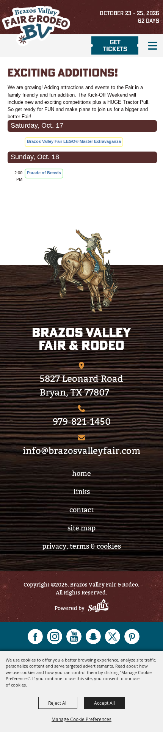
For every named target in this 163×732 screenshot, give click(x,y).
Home (81, 473)
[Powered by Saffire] (98, 607)
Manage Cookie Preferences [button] (81, 719)
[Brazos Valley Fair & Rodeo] (36, 26)
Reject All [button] (57, 703)
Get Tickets (115, 45)
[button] (152, 45)
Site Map (81, 528)
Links (82, 491)
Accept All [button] (104, 703)
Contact (81, 509)
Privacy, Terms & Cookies (81, 546)
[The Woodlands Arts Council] (81, 271)
